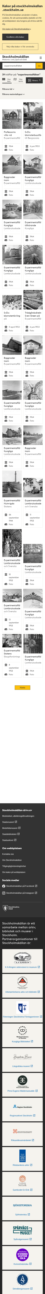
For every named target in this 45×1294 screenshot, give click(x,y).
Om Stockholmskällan (12, 860)
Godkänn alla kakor (15, 37)
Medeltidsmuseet (9, 828)
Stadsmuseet (8, 822)
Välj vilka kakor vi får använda (20, 46)
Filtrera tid (7, 89)
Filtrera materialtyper (12, 94)
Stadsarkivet (7, 840)
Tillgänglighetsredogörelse (14, 866)
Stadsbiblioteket (9, 834)
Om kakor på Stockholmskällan (16, 29)
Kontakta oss (8, 854)
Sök (39, 66)
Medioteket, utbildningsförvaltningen (18, 816)
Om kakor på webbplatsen (13, 872)
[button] (8, 89)
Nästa (22, 688)
